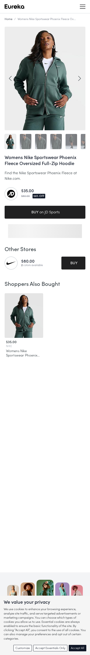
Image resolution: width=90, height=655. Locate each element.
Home (8, 19)
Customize (22, 648)
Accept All (77, 648)
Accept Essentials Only (50, 648)
